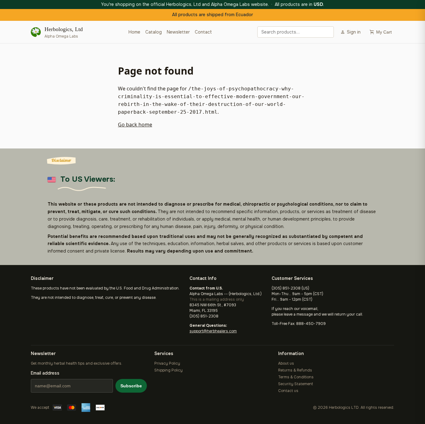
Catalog (153, 32)
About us (286, 363)
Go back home (135, 124)
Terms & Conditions (296, 377)
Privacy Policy (167, 363)
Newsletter (178, 32)
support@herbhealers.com (213, 331)
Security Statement (295, 383)
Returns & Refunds (295, 370)
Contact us (288, 390)
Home (134, 32)
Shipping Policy (168, 370)
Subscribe (131, 385)
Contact (203, 32)
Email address (45, 373)
